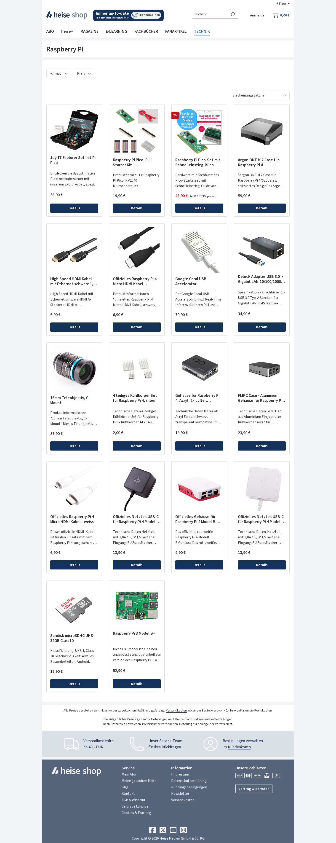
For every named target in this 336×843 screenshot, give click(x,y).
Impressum (180, 774)
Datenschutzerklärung (189, 780)
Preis (81, 73)
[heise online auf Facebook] (152, 831)
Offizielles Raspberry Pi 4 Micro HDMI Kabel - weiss (72, 519)
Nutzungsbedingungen (189, 787)
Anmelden (258, 15)
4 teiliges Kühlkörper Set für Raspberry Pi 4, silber (135, 398)
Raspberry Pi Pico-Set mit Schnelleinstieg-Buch (197, 163)
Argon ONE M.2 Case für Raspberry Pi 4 (258, 163)
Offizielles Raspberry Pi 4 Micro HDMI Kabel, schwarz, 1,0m (135, 282)
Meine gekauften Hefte (139, 780)
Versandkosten (176, 710)
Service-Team (170, 741)
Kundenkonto (239, 747)
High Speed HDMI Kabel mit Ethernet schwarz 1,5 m (72, 282)
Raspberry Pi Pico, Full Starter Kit (132, 163)
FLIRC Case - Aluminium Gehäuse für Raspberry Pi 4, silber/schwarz (260, 398)
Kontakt (128, 793)
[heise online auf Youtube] (173, 831)
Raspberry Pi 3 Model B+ (134, 633)
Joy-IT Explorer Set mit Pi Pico (73, 160)
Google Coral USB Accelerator (190, 282)
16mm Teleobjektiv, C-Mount (69, 400)
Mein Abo (129, 774)
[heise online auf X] (163, 831)
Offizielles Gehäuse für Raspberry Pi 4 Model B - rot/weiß (196, 519)
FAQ (125, 787)
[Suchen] (232, 14)
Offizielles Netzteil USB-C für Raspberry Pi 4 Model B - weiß (261, 519)
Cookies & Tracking (136, 812)
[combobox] (209, 14)
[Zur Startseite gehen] (67, 15)
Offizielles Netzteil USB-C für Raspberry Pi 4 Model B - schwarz (136, 519)
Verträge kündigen (136, 806)
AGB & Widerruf (133, 800)
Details (74, 208)
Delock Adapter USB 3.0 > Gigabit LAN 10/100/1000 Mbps (260, 279)
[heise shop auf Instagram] (183, 831)
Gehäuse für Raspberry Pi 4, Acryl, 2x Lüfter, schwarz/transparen (197, 398)
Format (55, 73)
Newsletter (180, 793)
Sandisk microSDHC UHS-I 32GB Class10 (73, 638)
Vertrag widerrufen (253, 788)
